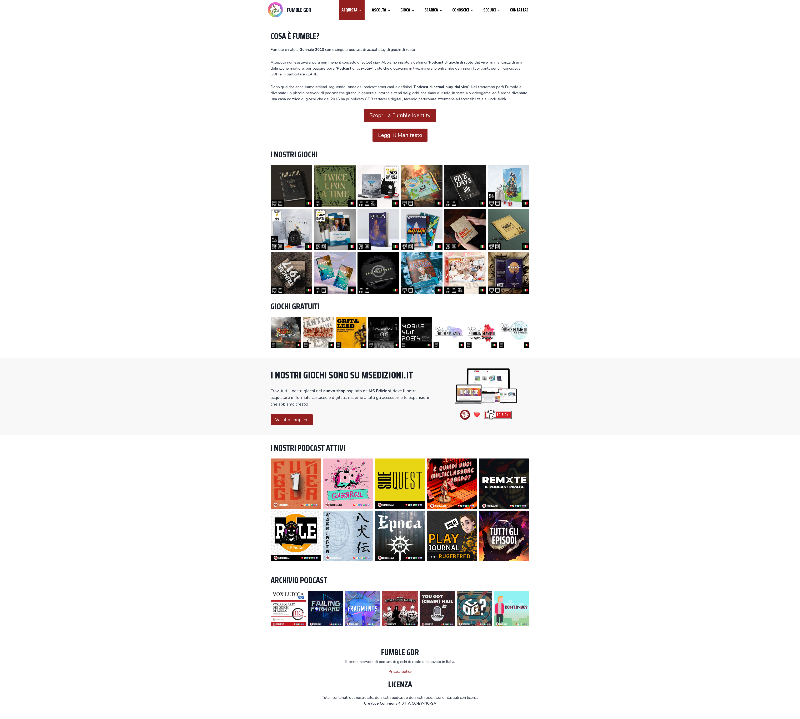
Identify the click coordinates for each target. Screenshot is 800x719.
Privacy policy (400, 671)
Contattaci (520, 9)
